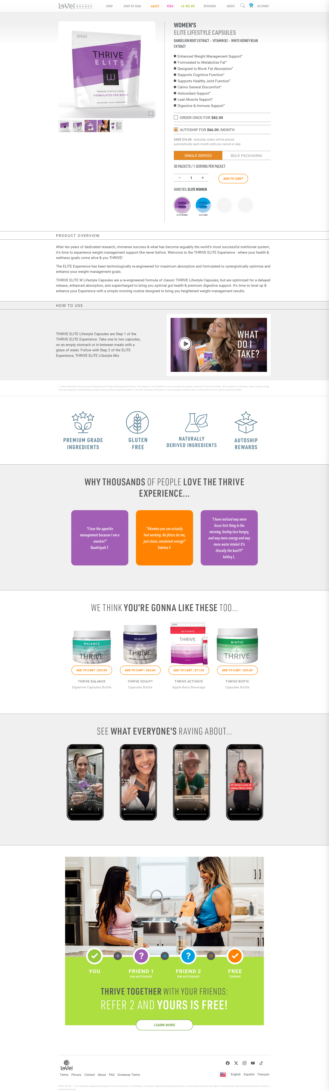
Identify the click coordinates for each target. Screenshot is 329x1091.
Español (249, 1074)
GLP (155, 6)
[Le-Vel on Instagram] (244, 1063)
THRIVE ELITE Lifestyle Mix (97, 355)
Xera (170, 6)
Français (263, 1074)
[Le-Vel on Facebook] (228, 1063)
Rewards (210, 6)
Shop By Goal (133, 6)
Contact (89, 1075)
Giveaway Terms (128, 1075)
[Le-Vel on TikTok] (261, 1063)
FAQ (111, 1075)
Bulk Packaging (246, 155)
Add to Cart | (91, 670)
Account (263, 6)
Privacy (76, 1075)
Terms (64, 1075)
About (102, 1075)
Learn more (164, 1025)
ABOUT (231, 6)
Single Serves (198, 155)
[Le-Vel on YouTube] (253, 1063)
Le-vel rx (188, 6)
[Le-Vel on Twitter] (236, 1063)
